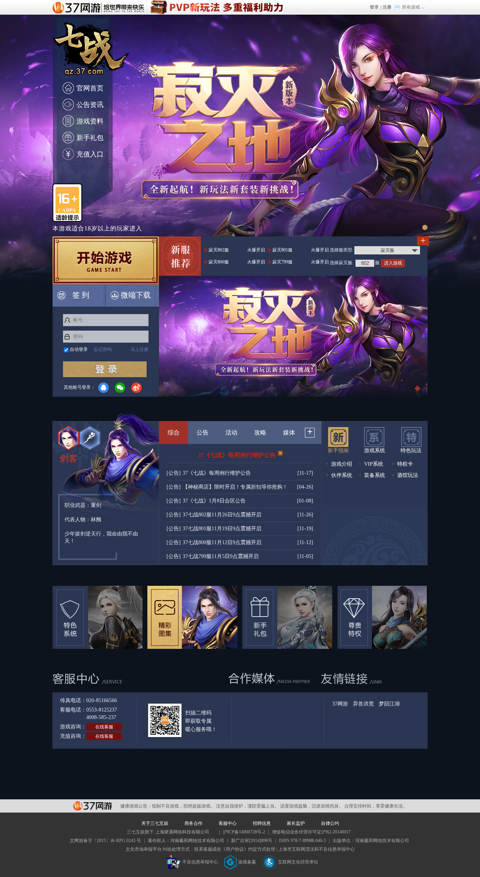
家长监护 (296, 823)
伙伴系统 (341, 475)
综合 (174, 432)
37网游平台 (92, 806)
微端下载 (136, 295)
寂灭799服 (300, 262)
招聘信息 (262, 823)
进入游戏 (393, 263)
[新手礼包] (287, 617)
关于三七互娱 (154, 823)
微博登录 (136, 387)
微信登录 (120, 387)
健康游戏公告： (136, 806)
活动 (231, 432)
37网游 (340, 704)
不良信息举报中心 (200, 862)
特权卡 (404, 464)
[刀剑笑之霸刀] (216, 3)
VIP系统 (373, 464)
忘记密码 (103, 349)
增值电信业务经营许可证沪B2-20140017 (311, 832)
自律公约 (330, 823)
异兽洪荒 (363, 704)
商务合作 (193, 823)
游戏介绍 (341, 464)
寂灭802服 (236, 250)
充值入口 (90, 154)
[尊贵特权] (382, 617)
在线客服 (104, 727)
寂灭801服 (300, 250)
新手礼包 (90, 137)
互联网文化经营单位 (298, 862)
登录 (374, 7)
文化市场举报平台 (144, 849)
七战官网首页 (91, 54)
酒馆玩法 (407, 475)
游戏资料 (90, 121)
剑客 (69, 458)
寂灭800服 (236, 262)
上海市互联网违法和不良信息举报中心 (316, 849)
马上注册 (139, 349)
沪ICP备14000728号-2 (244, 832)
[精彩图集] (192, 617)
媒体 (289, 432)
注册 (387, 7)
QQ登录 (103, 387)
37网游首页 (100, 7)
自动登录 (79, 349)
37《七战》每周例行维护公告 (240, 454)
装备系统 (374, 475)
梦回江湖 (389, 704)
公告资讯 (90, 104)
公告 (202, 432)
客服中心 (228, 823)
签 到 (80, 295)
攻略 (260, 432)
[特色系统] (97, 617)
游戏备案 (247, 862)
